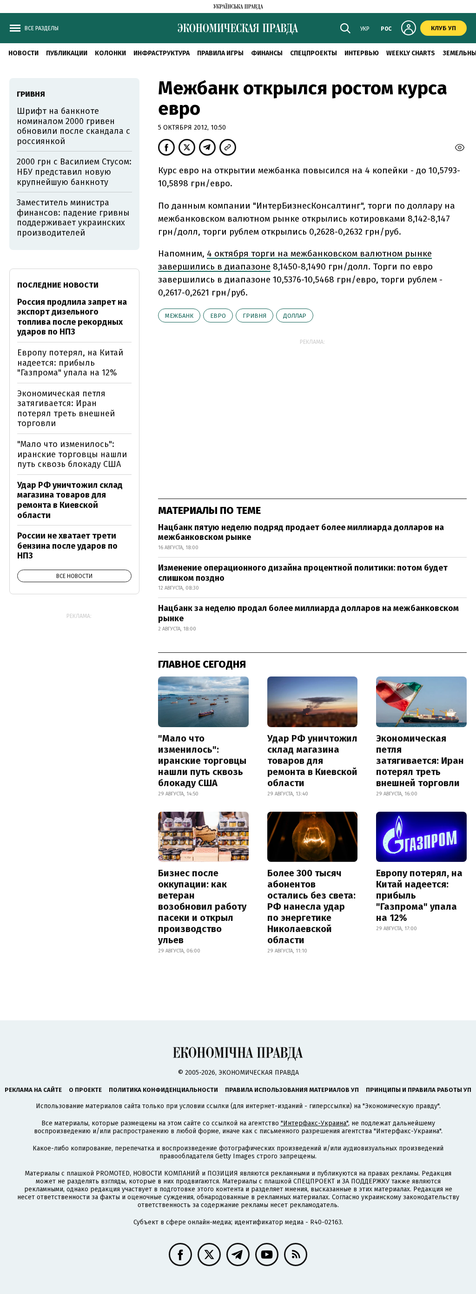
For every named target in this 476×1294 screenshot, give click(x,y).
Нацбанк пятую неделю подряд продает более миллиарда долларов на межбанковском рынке (301, 532)
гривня (254, 315)
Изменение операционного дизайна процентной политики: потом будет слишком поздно (303, 573)
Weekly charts (410, 53)
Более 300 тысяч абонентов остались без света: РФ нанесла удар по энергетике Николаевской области (311, 906)
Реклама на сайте (33, 1089)
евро (218, 315)
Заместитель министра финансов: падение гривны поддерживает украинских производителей (73, 217)
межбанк (179, 315)
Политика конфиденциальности (163, 1089)
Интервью (361, 53)
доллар (294, 315)
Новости (23, 53)
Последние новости (58, 285)
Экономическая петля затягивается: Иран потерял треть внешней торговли (420, 760)
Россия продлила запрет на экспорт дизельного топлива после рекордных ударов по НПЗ (72, 317)
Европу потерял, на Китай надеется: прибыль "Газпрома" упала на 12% (419, 895)
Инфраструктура (161, 53)
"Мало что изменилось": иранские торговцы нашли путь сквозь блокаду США (202, 760)
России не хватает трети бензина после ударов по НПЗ (67, 546)
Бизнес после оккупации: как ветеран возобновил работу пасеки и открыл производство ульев (202, 906)
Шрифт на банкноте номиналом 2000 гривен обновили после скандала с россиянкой (73, 126)
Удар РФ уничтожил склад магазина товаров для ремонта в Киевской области (312, 760)
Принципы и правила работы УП (418, 1089)
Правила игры (220, 53)
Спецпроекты (313, 53)
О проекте (85, 1089)
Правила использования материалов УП (292, 1089)
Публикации (66, 53)
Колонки (110, 53)
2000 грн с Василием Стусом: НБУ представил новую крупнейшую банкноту (74, 172)
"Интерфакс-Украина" (314, 1123)
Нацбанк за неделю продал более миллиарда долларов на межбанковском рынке (308, 613)
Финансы (267, 53)
